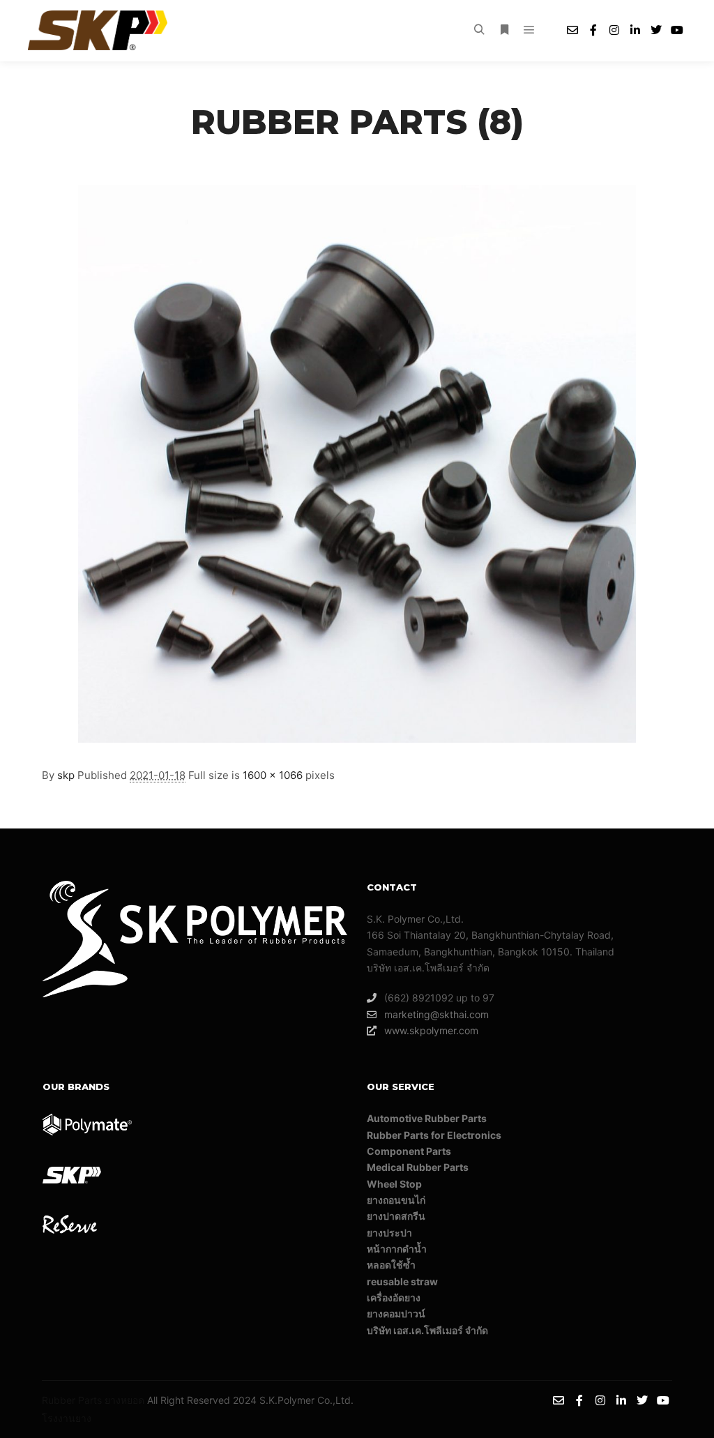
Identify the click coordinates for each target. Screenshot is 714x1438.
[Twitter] (656, 30)
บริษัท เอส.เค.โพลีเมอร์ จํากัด (427, 1330)
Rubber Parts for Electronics (434, 1135)
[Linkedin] (635, 30)
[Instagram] (614, 30)
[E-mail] (572, 30)
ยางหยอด (124, 1400)
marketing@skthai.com (436, 1014)
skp (66, 775)
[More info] (504, 30)
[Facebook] (593, 30)
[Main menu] (529, 30)
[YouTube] (677, 30)
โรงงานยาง (66, 1418)
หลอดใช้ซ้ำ (391, 1265)
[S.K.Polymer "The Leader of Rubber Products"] (97, 30)
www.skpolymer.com (431, 1030)
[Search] (479, 30)
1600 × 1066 (273, 775)
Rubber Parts (72, 1400)
